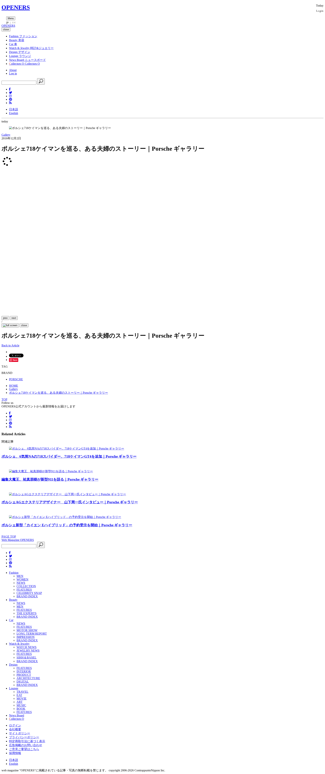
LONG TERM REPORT (32, 633)
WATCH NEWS (26, 647)
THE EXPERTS (26, 613)
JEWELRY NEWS (28, 650)
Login (319, 10)
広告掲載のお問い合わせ (25, 745)
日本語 (13, 109)
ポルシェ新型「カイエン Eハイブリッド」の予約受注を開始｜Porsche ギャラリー (67, 525)
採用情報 (15, 753)
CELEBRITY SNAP (29, 593)
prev (5, 318)
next (13, 318)
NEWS (21, 582)
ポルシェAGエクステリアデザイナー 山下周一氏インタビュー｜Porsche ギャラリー (70, 502)
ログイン (15, 725)
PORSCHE (16, 379)
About (13, 70)
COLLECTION (26, 586)
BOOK (21, 708)
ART (20, 701)
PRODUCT (24, 674)
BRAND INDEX (27, 596)
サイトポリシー (19, 733)
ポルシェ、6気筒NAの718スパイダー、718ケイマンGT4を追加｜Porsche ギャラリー (69, 456)
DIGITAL (23, 681)
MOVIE (22, 698)
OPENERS (16, 7)
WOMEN (22, 579)
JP (7, 22)
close (24, 325)
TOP (4, 399)
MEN (20, 576)
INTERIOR (24, 671)
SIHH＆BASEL (26, 657)
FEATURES (24, 589)
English (13, 113)
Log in (13, 73)
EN (13, 22)
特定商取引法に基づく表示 (27, 741)
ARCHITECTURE (28, 678)
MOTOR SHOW (27, 630)
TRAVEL (22, 691)
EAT (19, 695)
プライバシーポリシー (24, 737)
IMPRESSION (26, 637)
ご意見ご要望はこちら (24, 749)
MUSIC (21, 705)
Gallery (6, 134)
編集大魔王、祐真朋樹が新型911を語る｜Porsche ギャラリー (50, 479)
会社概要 (15, 729)
